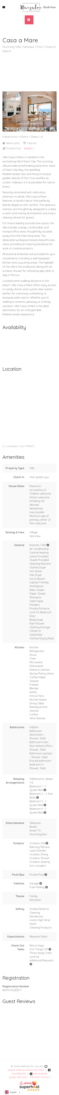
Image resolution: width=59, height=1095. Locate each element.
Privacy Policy (40, 1077)
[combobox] (13, 1092)
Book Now (49, 7)
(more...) (29, 148)
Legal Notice (18, 1077)
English (13, 1092)
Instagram (40, 1073)
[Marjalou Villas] (31, 7)
